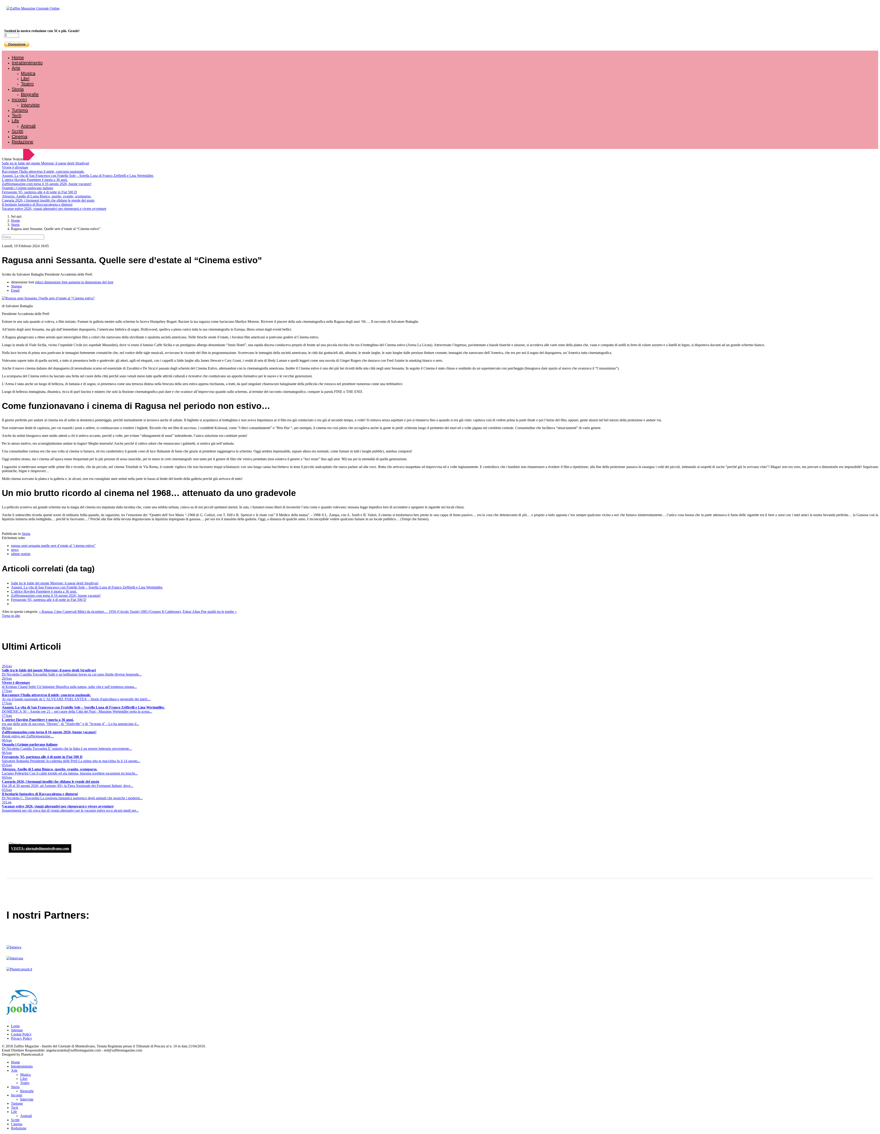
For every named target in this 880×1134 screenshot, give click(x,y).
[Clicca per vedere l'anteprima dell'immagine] (48, 298)
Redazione (22, 141)
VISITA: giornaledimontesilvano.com (40, 848)
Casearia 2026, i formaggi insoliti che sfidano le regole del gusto (48, 200)
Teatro (27, 83)
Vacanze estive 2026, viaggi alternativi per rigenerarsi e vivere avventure (54, 209)
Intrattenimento (27, 62)
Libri (25, 78)
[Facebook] (15, 20)
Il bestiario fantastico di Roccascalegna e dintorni (37, 204)
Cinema (19, 136)
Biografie (30, 94)
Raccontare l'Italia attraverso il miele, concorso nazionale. (43, 171)
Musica (28, 73)
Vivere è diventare (15, 167)
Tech (16, 115)
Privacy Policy (21, 1038)
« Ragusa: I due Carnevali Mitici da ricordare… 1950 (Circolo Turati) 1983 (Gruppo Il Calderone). (110, 612)
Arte (16, 68)
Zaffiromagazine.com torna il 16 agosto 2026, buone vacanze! (46, 184)
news (15, 550)
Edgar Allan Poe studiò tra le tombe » (210, 612)
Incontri (19, 99)
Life (15, 120)
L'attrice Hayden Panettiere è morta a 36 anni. (35, 180)
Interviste (30, 104)
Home (18, 57)
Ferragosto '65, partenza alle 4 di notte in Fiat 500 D (39, 192)
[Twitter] (20, 20)
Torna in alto (11, 616)
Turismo (20, 110)
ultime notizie (20, 554)
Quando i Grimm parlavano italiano (27, 188)
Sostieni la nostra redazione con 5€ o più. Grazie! (42, 31)
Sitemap (17, 1030)
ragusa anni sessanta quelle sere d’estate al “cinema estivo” (53, 546)
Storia (18, 89)
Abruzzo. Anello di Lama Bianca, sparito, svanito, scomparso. (46, 196)
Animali (28, 126)
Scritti (17, 131)
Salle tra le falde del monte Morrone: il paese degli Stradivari (45, 163)
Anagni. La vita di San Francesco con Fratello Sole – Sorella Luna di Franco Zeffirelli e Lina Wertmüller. (78, 176)
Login (15, 1026)
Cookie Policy (21, 1034)
